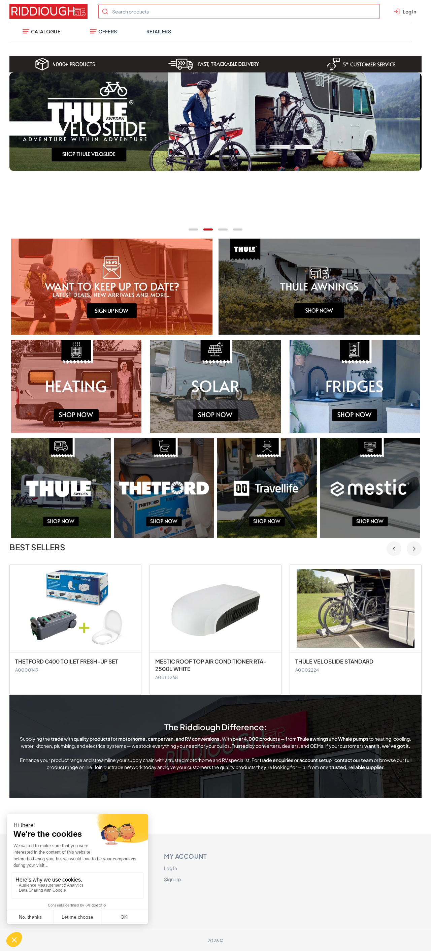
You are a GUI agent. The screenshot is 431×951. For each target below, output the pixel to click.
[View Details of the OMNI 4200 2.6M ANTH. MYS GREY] (355, 608)
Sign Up (172, 879)
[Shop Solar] (215, 386)
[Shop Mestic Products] (370, 488)
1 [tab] (193, 229)
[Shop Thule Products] (60, 488)
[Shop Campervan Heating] (76, 386)
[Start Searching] (105, 11)
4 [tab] (237, 229)
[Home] (49, 11)
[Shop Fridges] (355, 386)
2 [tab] (208, 229)
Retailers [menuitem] (158, 31)
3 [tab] (223, 229)
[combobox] (239, 11)
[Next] (414, 548)
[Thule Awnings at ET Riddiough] (319, 286)
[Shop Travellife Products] (267, 488)
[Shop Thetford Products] (164, 488)
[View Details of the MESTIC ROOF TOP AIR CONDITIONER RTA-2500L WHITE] (75, 608)
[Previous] (394, 548)
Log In (170, 868)
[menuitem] (41, 32)
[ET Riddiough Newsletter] (111, 286)
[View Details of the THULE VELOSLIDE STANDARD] (215, 608)
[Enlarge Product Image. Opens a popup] (132, 643)
